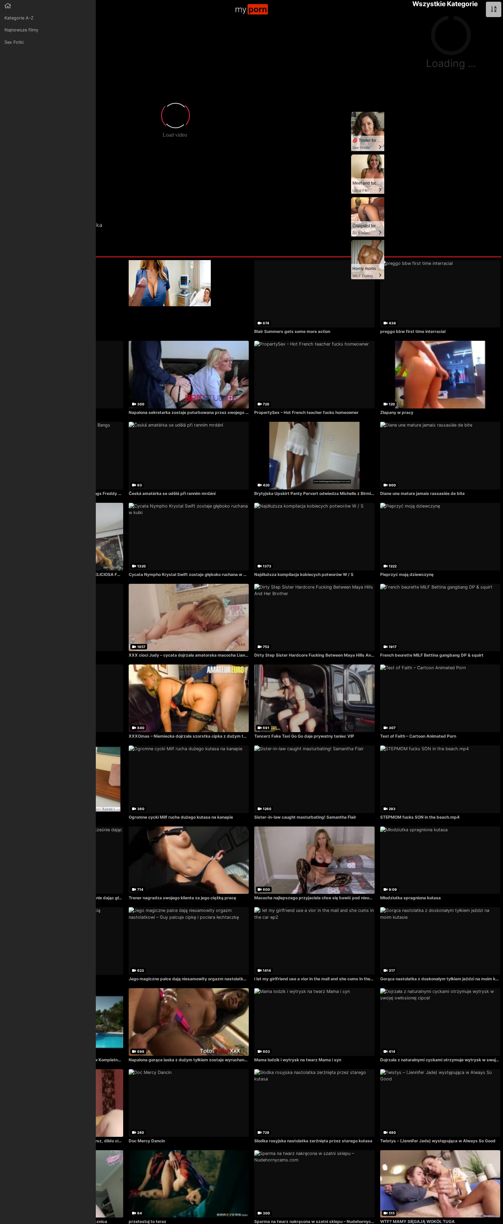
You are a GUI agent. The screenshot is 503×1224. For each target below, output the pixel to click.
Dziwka (92, 224)
